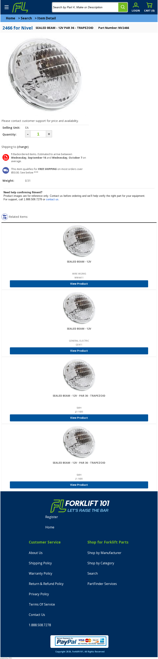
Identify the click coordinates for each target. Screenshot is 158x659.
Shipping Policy (40, 563)
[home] (20, 7)
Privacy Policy (39, 594)
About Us (36, 553)
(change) (23, 147)
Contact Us (37, 615)
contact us (52, 199)
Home (10, 18)
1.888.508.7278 (40, 625)
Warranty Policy (40, 573)
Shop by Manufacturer (104, 553)
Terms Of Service (42, 604)
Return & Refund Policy (46, 584)
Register (51, 517)
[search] (122, 7)
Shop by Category (100, 563)
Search (26, 18)
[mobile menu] (6, 7)
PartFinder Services (102, 584)
